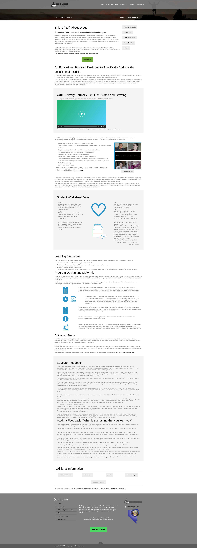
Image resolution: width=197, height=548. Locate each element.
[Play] (59, 126)
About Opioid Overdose (129, 37)
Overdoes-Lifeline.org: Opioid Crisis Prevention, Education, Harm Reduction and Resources (97, 488)
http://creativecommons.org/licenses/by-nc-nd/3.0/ (81, 457)
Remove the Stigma (112, 4)
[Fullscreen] (104, 126)
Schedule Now (62, 519)
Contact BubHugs (63, 516)
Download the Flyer (128, 171)
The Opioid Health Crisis (130, 27)
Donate (132, 4)
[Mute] (102, 126)
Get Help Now (98, 529)
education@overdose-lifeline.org (125, 352)
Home (102, 4)
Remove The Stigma (129, 42)
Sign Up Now (87, 59)
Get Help (126, 48)
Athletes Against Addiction (65, 510)
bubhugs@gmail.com (74, 170)
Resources (123, 4)
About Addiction (127, 32)
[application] (81, 114)
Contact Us (140, 4)
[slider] (80, 126)
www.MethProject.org (109, 457)
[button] (81, 114)
